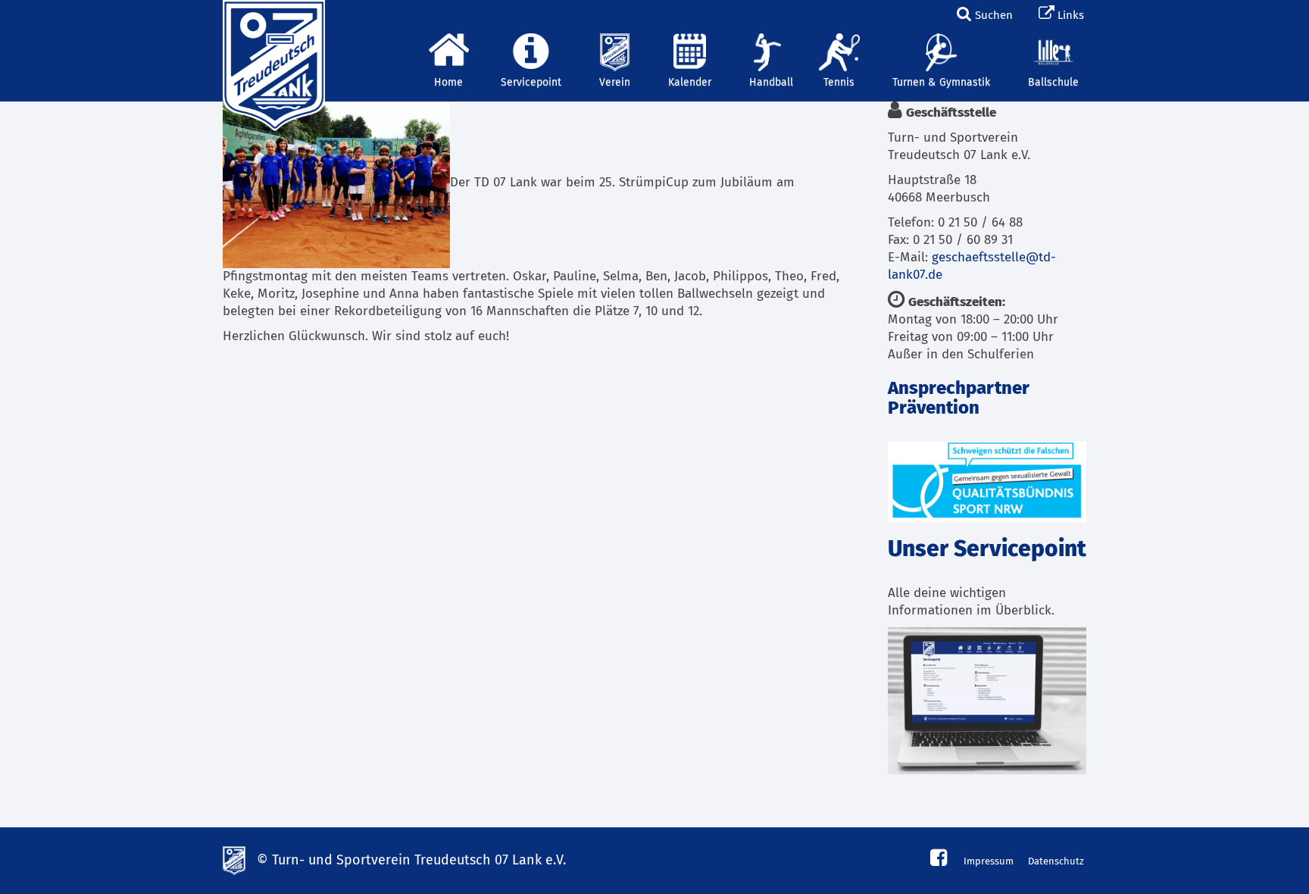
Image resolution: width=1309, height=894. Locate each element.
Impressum (989, 862)
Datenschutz (1056, 862)
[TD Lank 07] (272, 19)
